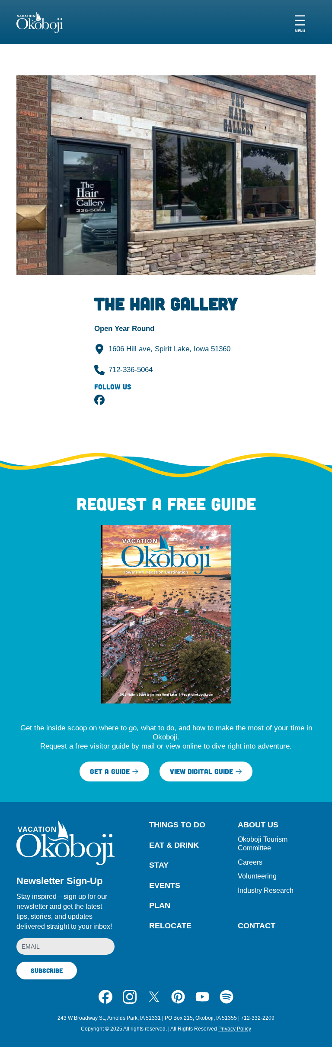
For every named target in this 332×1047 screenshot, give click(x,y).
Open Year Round (124, 328)
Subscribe (47, 970)
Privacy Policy (234, 1029)
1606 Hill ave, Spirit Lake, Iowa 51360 (169, 349)
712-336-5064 (131, 370)
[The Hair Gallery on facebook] (99, 400)
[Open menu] (300, 22)
